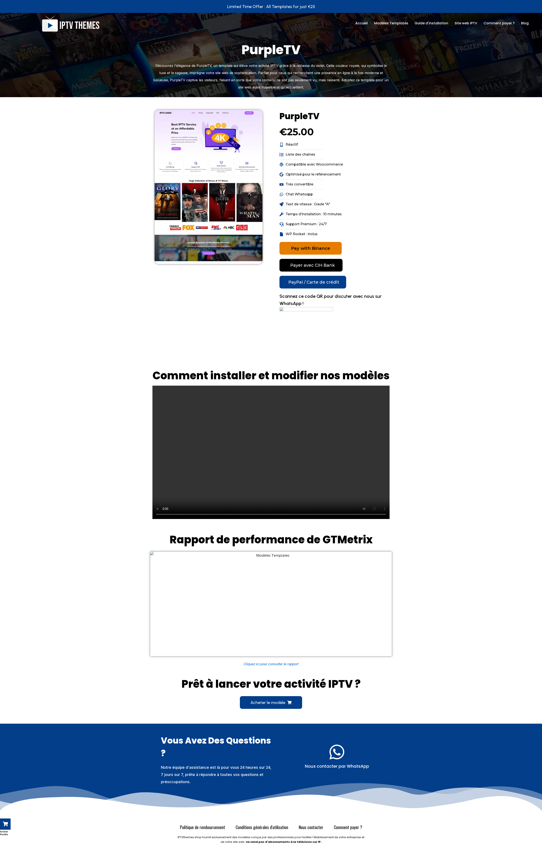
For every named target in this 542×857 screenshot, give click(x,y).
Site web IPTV (466, 23)
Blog (525, 23)
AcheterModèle (4, 833)
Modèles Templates (391, 23)
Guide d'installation (431, 23)
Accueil (361, 23)
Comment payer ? (499, 23)
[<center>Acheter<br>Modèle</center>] (5, 824)
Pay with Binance (310, 248)
